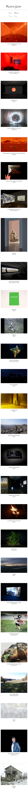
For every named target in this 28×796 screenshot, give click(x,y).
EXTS (10, 16)
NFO (16, 16)
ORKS (16, 13)
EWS (10, 13)
